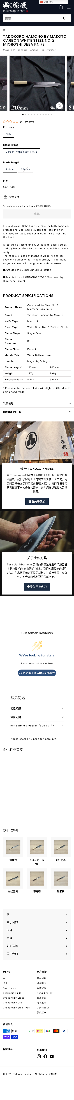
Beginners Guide (12, 993)
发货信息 (8, 403)
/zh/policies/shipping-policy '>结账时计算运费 (26, 206)
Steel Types (10, 144)
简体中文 (48, 2)
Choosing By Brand (13, 997)
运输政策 (41, 988)
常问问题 (41, 978)
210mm (10, 169)
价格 (5, 180)
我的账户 (41, 1012)
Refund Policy (12, 411)
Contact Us (43, 1007)
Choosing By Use (12, 1002)
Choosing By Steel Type (16, 1007)
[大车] (61, 7)
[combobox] (37, 18)
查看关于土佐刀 (37, 586)
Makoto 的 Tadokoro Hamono (21, 49)
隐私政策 (41, 1002)
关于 (5, 983)
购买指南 (41, 983)
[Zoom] (59, 105)
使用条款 (41, 997)
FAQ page (33, 738)
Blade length (11, 162)
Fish (8, 134)
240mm (25, 169)
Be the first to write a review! (37, 673)
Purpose (8, 127)
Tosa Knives (10, 988)
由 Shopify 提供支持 (46, 1074)
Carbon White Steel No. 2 (21, 151)
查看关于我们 (37, 501)
